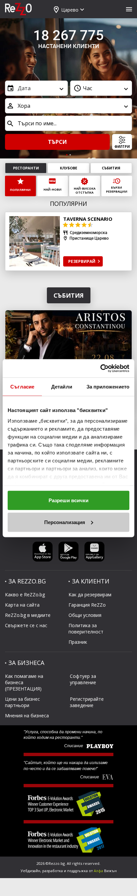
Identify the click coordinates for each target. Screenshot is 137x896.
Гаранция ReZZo (87, 605)
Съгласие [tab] (22, 386)
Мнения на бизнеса (27, 715)
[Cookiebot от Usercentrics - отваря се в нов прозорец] (100, 368)
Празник (77, 642)
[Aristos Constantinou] (68, 344)
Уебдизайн (30, 870)
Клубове (68, 167)
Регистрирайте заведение (87, 702)
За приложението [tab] (108, 386)
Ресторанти (26, 167)
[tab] (67, 154)
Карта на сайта (22, 605)
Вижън (105, 870)
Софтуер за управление (83, 679)
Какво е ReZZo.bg (25, 594)
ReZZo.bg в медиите (28, 615)
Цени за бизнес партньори (22, 702)
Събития (111, 167)
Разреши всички (68, 500)
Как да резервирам (89, 594)
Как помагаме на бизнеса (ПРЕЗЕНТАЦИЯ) (24, 682)
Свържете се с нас (26, 625)
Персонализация (64, 522)
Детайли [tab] (61, 386)
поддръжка (77, 870)
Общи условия (84, 615)
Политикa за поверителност (85, 628)
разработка (52, 870)
